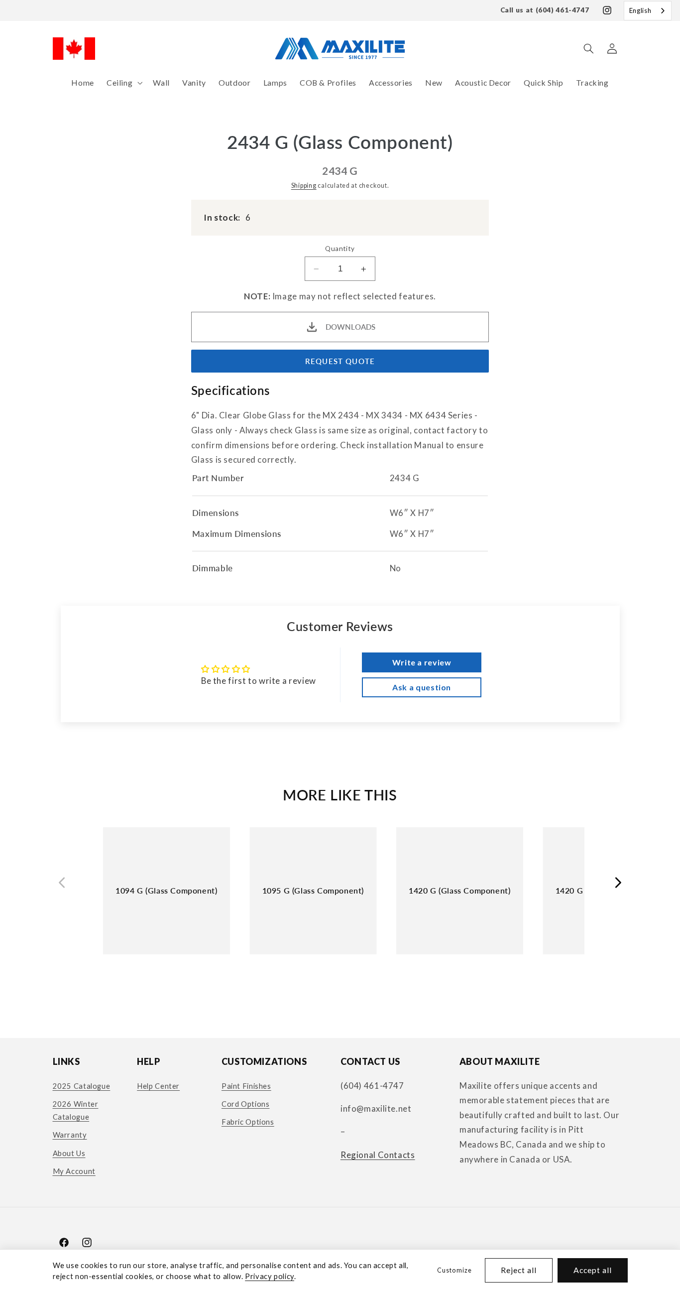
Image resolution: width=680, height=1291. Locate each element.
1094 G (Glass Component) (166, 890)
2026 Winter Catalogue (76, 1110)
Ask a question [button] (421, 687)
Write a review (422, 662)
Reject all (519, 1270)
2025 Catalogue (82, 1085)
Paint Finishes (246, 1085)
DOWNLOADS (350, 326)
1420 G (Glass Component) (459, 890)
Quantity (339, 249)
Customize (454, 1270)
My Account (74, 1170)
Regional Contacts (377, 1155)
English (640, 10)
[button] (123, 83)
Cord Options (246, 1103)
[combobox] (648, 10)
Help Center (158, 1085)
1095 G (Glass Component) (313, 890)
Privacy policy (269, 1276)
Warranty (70, 1134)
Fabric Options (248, 1122)
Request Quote (340, 361)
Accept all (592, 1270)
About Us (69, 1153)
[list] (340, 899)
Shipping (304, 185)
